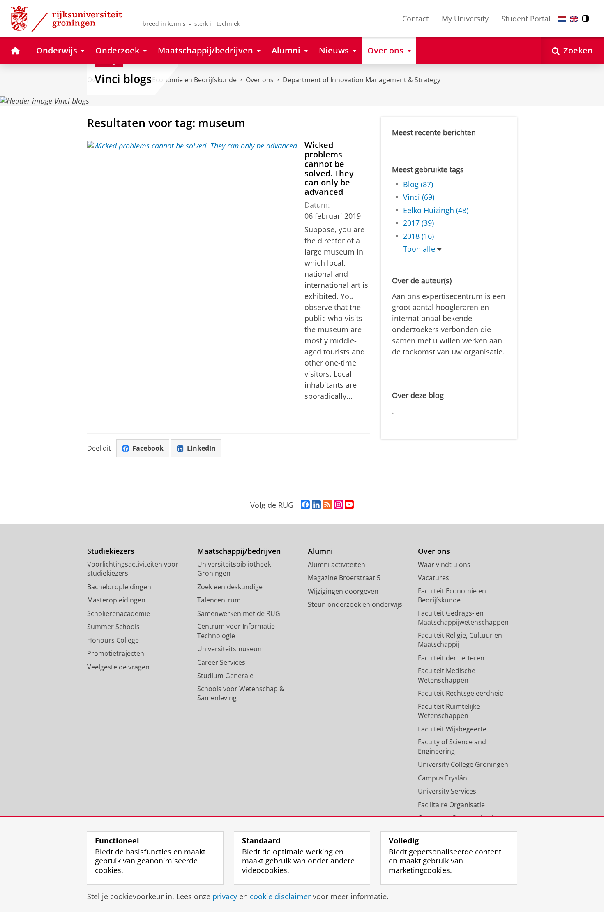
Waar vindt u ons (444, 564)
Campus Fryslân (442, 777)
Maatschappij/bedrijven (239, 551)
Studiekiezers (110, 551)
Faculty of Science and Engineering (452, 746)
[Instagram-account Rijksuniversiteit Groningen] (338, 505)
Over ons (260, 79)
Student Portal (526, 18)
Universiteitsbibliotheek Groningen (234, 569)
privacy (224, 896)
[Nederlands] (562, 19)
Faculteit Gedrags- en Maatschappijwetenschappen (463, 618)
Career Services (221, 662)
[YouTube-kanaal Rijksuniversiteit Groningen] (349, 505)
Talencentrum (219, 599)
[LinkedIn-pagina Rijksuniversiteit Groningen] (316, 505)
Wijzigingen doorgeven (343, 591)
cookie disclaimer (280, 896)
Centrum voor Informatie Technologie (236, 631)
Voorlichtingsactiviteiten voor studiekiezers (132, 569)
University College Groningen (463, 764)
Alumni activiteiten (336, 564)
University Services (447, 791)
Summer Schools (113, 626)
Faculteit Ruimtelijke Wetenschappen (449, 711)
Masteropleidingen (116, 599)
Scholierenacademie (118, 613)
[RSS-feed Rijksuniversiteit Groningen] (327, 505)
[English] (574, 19)
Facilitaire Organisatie (451, 804)
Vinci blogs (123, 79)
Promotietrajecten (115, 653)
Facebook (148, 448)
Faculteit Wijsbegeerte (452, 729)
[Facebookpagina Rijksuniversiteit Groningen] (305, 505)
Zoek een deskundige (230, 586)
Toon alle (419, 249)
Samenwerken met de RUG (238, 613)
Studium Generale (225, 675)
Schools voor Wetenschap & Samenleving (240, 693)
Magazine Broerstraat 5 (344, 577)
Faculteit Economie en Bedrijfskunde (452, 595)
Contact (415, 18)
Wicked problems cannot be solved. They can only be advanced (329, 168)
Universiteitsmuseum (230, 648)
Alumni (320, 551)
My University (465, 18)
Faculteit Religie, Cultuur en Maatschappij (460, 640)
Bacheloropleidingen (119, 586)
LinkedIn (201, 448)
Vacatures (433, 577)
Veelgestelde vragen (118, 666)
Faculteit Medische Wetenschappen (446, 675)
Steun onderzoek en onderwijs (355, 604)
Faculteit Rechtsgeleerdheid (461, 693)
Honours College (113, 640)
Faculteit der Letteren (451, 657)
